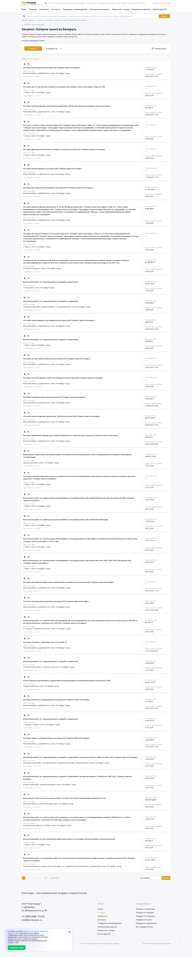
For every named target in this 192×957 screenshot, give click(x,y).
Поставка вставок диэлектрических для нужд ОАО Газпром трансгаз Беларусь (56, 358)
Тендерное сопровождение (75, 9)
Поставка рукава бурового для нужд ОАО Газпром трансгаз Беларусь (52, 168)
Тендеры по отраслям (145, 916)
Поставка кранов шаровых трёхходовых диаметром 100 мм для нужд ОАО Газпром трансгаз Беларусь (67, 106)
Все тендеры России (144, 927)
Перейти (166, 878)
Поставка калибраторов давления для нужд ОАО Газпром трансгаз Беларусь (56, 601)
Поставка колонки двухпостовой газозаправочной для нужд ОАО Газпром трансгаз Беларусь (63, 378)
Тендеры (33, 9)
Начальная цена (150, 67)
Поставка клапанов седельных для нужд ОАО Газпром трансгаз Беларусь (54, 397)
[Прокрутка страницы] (180, 941)
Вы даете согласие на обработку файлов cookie (28, 932)
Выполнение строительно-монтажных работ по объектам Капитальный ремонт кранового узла (64, 798)
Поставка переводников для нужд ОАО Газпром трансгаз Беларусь (51, 67)
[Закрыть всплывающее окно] (69, 932)
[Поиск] (45, 3)
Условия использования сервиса (156, 943)
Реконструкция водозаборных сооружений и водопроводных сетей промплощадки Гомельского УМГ (66, 680)
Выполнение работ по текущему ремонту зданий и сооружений (50, 282)
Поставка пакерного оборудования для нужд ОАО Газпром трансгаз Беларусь (56, 700)
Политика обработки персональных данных (100, 943)
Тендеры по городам (145, 912)
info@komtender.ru (32, 919)
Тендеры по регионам (145, 909)
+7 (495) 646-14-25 (33, 916)
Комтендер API (160, 9)
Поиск (23, 9)
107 (45, 878)
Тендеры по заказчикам (146, 923)
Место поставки (29, 71)
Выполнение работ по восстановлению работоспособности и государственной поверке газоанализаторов (69, 839)
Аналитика (44, 9)
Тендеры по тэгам (143, 919)
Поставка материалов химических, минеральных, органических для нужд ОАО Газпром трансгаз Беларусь (68, 582)
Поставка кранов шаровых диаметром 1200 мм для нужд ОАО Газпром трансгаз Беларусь (61, 416)
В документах (52, 48)
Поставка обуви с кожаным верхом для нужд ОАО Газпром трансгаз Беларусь (56, 738)
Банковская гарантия (141, 9)
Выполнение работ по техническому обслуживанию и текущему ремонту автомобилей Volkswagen (65, 519)
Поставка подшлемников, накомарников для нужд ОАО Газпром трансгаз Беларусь (59, 320)
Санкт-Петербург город (60, 73)
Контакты (55, 9)
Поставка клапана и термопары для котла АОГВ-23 (45, 642)
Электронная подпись (99, 9)
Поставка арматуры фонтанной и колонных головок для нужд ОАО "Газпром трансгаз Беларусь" (64, 149)
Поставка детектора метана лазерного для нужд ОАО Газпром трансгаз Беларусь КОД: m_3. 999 (64, 87)
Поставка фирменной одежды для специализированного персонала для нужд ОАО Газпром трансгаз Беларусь (70, 435)
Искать (164, 16)
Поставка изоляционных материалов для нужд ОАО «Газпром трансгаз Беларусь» (58, 188)
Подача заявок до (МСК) (153, 74)
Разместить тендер (120, 9)
